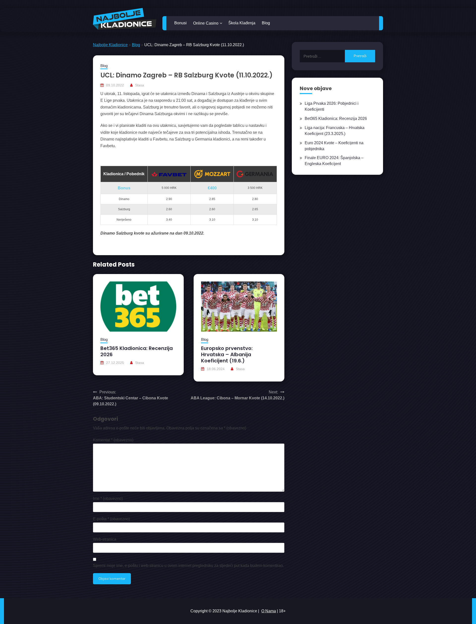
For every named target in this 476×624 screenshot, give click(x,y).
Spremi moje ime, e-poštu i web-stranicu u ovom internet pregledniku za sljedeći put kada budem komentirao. (188, 565)
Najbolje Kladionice (110, 45)
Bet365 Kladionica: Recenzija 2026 (136, 351)
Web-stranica (104, 539)
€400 (212, 188)
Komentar (113, 440)
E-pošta (111, 519)
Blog (266, 23)
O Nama (268, 611)
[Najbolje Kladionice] (124, 19)
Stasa (139, 85)
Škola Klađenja (241, 23)
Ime (108, 498)
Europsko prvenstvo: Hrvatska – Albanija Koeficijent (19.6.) (227, 354)
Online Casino (205, 23)
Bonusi (180, 23)
